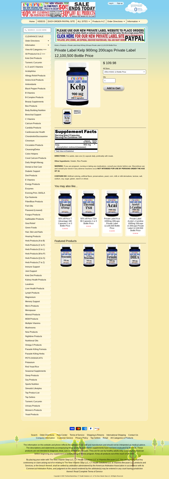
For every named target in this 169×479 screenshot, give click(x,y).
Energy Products (32, 184)
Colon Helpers (31, 154)
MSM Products (31, 319)
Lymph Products (32, 293)
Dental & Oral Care (33, 167)
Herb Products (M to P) (35, 254)
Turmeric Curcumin (33, 62)
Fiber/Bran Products (34, 202)
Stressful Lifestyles (33, 388)
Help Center (62, 435)
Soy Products (31, 380)
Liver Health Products (34, 288)
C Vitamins (30, 119)
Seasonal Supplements (35, 371)
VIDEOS (41, 21)
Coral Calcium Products (35, 158)
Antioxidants (30, 84)
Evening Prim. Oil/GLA (35, 193)
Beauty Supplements (34, 102)
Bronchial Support (33, 115)
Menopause (30, 310)
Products (63, 45)
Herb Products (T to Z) (35, 262)
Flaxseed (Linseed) (33, 210)
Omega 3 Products (33, 345)
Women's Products (33, 410)
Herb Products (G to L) (35, 249)
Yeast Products (31, 414)
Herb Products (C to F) (35, 245)
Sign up (119, 3)
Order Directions (115, 21)
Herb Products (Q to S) (35, 258)
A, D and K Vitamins (34, 67)
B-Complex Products (34, 97)
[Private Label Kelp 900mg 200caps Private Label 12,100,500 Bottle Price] (67, 117)
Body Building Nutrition (35, 110)
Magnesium (30, 297)
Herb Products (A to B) (35, 241)
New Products (31, 332)
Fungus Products (32, 215)
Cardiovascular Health (35, 132)
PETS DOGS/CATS (34, 358)
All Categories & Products (121, 438)
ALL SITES (83, 21)
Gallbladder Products (34, 219)
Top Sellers (30, 397)
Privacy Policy (81, 438)
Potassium (30, 362)
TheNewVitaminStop (71, 476)
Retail (105, 438)
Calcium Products (33, 123)
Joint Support (31, 271)
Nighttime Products (33, 336)
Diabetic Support (32, 171)
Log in (111, 3)
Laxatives (29, 284)
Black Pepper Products (35, 89)
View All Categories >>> (35, 50)
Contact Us (133, 435)
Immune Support (32, 267)
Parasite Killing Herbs (34, 354)
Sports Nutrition (32, 384)
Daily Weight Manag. (34, 162)
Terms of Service (77, 435)
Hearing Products (33, 236)
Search (34, 435)
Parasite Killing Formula (35, 349)
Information (132, 21)
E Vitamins (30, 180)
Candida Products (33, 128)
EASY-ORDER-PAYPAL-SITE (61, 21)
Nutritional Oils (31, 341)
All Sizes (106, 68)
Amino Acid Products (34, 80)
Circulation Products (34, 145)
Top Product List (32, 393)
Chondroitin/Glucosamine (36, 136)
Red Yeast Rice (32, 367)
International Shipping (116, 435)
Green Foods (31, 228)
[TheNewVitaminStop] (58, 16)
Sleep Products (32, 375)
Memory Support (32, 301)
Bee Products (31, 106)
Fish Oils (29, 206)
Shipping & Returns (95, 435)
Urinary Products (32, 406)
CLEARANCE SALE (34, 36)
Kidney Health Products (35, 280)
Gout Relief (30, 223)
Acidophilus (30, 71)
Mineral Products (32, 315)
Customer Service (65, 438)
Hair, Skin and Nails (34, 232)
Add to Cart (113, 88)
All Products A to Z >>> (35, 54)
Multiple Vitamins (32, 323)
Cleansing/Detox (32, 149)
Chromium (29, 141)
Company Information (45, 438)
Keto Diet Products (33, 58)
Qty (104, 77)
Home (32, 21)
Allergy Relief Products (35, 76)
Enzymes (29, 189)
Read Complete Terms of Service (88, 471)
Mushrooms (30, 328)
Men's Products (32, 306)
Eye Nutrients (31, 197)
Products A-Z (98, 21)
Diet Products (31, 175)
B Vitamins (30, 93)
